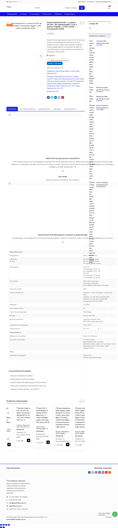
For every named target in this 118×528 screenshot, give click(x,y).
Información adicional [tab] (27, 109)
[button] (42, 57)
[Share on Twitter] (52, 97)
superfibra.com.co (15, 506)
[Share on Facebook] (48, 97)
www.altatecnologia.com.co (16, 519)
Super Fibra (70, 14)
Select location (21, 440)
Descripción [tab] (12, 109)
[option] (25, 40)
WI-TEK (60, 88)
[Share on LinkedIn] (55, 97)
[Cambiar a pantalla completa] (4, 525)
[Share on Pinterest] (62, 97)
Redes (77, 86)
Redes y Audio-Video (72, 71)
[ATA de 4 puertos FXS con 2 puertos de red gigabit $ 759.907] (83, 23)
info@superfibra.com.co (17, 503)
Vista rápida (17, 425)
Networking (60, 71)
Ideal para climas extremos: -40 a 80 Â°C (61, 81)
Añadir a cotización (54, 63)
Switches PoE (52, 73)
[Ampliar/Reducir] (1, 525)
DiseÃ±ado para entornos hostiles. (66, 76)
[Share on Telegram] (59, 97)
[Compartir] (6, 525)
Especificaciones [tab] (44, 109)
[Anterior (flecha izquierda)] (1, 527)
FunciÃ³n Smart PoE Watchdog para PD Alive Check (65, 79)
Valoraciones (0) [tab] (70, 109)
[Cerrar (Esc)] (9, 525)
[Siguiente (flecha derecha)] (4, 527)
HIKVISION (12, 429)
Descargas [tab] (57, 109)
